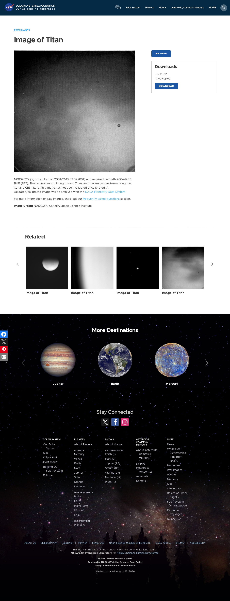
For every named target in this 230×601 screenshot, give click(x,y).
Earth (115, 383)
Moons (109, 439)
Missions (172, 479)
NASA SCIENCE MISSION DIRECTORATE (130, 543)
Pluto (77, 496)
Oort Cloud (50, 462)
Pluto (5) (110, 482)
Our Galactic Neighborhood (35, 9)
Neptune (79, 486)
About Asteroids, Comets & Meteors (147, 454)
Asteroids (142, 476)
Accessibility (198, 543)
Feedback (67, 543)
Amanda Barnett (123, 559)
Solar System (51, 439)
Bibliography (49, 543)
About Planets (83, 444)
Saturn (78, 477)
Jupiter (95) (112, 463)
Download (166, 86)
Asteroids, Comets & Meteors (143, 442)
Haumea (79, 510)
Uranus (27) (112, 472)
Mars (77, 468)
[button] (212, 8)
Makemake (81, 505)
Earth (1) (110, 454)
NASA (9, 7)
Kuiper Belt (50, 457)
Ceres (77, 501)
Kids (169, 484)
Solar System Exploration (35, 4)
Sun (45, 453)
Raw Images (22, 30)
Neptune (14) (113, 477)
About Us (30, 543)
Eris (76, 515)
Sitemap (180, 543)
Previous (17, 264)
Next (212, 264)
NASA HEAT (175, 519)
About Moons (113, 444)
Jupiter (58, 383)
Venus (78, 459)
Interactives (174, 488)
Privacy (83, 543)
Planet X (79, 524)
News (170, 444)
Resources (173, 465)
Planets (79, 439)
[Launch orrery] (117, 9)
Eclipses (48, 475)
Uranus (78, 482)
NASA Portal (163, 543)
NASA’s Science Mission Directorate (138, 553)
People (171, 474)
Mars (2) (110, 459)
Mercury (172, 383)
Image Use (98, 543)
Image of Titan (37, 293)
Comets (141, 481)
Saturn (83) (112, 468)
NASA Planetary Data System (105, 192)
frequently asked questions (101, 199)
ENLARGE (161, 53)
